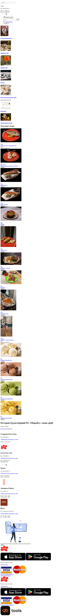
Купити (2, 167)
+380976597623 (9, 22)
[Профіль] (8, 23)
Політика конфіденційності (7, 574)
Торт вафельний (4, 313)
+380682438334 (4, 458)
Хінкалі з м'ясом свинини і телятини (9, 166)
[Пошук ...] (17, 19)
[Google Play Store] (38, 560)
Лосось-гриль (4, 250)
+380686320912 (4, 439)
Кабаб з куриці (4, 204)
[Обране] (4, 23)
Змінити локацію (9, 17)
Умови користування (5, 575)
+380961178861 (4, 493)
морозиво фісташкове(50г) (7, 398)
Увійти (2, 545)
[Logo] (4, 551)
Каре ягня (3, 287)
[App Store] (13, 560)
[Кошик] (6, 23)
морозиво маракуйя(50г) (6, 418)
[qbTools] (11, 614)
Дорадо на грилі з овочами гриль (8, 145)
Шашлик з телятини (5, 268)
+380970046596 (4, 513)
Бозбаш (2, 224)
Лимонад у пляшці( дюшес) (7, 339)
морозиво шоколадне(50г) (7, 379)
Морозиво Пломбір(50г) (6, 360)
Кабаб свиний (4, 185)
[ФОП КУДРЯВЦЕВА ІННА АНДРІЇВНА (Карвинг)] (4, 14)
